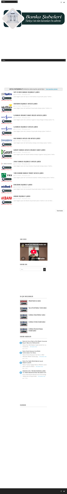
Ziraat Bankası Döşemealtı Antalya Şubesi (27, 162)
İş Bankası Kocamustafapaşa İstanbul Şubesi (36, 330)
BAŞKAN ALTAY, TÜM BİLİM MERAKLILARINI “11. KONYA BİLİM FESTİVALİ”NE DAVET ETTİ (34, 371)
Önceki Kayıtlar (60, 210)
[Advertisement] (33, 46)
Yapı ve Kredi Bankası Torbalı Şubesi (38, 308)
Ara (44, 269)
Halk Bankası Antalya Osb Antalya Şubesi (27, 138)
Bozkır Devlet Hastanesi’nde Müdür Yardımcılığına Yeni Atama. (31, 352)
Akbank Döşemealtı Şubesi (22, 196)
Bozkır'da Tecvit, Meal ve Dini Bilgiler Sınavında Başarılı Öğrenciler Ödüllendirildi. (34, 342)
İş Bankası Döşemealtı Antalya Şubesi (26, 127)
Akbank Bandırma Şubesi (35, 301)
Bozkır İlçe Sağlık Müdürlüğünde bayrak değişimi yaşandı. (32, 362)
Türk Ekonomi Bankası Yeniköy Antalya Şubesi (28, 173)
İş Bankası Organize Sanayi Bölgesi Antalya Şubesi (30, 115)
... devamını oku (33, 346)
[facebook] (61, 2)
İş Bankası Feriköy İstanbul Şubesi (37, 322)
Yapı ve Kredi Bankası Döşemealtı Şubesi (27, 92)
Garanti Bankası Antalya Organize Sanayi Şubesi (29, 150)
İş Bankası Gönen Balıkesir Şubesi (37, 315)
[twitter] (64, 2)
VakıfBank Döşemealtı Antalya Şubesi (26, 104)
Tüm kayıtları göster (52, 89)
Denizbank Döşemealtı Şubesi (23, 185)
